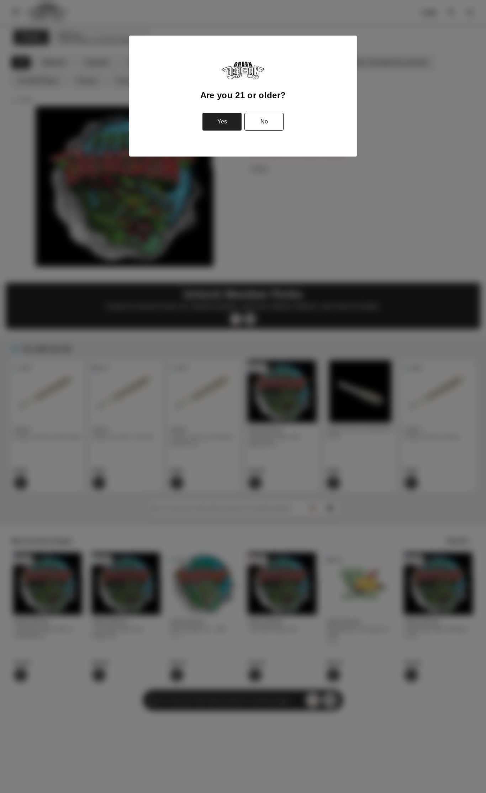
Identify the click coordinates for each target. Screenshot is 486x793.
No (264, 121)
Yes (222, 121)
